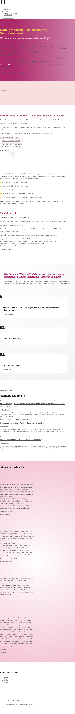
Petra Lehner (5, 410)
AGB (27, 704)
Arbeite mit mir (11, 13)
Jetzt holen (9, 314)
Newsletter (8, 18)
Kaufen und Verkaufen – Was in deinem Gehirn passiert (22, 423)
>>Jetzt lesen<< (5, 150)
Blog (6, 11)
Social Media (15, 704)
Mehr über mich (8, 249)
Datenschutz (8, 704)
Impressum (22, 704)
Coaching (8, 15)
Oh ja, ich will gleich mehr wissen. (16, 72)
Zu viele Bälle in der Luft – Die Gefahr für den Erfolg (21, 439)
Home (6, 8)
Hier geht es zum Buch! (11, 141)
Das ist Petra (9, 369)
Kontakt (31, 704)
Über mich (8, 9)
